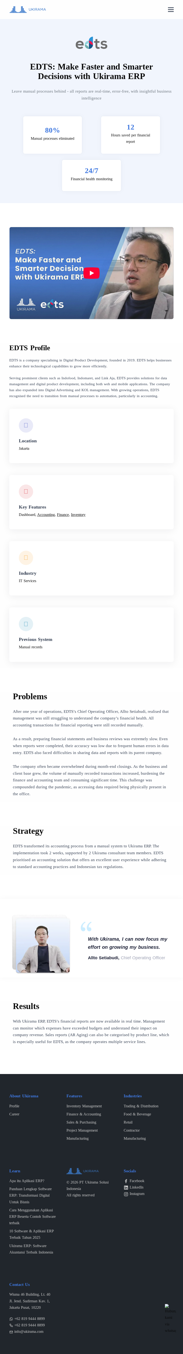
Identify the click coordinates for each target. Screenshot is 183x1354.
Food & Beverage (137, 1114)
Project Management (82, 1130)
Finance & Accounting (83, 1114)
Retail (128, 1122)
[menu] (171, 10)
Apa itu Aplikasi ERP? (26, 1181)
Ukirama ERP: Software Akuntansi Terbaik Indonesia (31, 1249)
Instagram (137, 1194)
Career (14, 1114)
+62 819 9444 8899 (29, 1319)
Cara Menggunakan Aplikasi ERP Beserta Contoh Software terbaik (32, 1216)
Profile (14, 1106)
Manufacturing (77, 1138)
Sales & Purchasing (81, 1122)
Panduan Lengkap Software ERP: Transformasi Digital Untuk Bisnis (30, 1195)
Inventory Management (84, 1106)
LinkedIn (136, 1187)
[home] (27, 9)
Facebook (137, 1181)
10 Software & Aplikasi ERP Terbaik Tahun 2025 (31, 1234)
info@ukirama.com (28, 1331)
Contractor (132, 1130)
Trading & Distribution (141, 1106)
